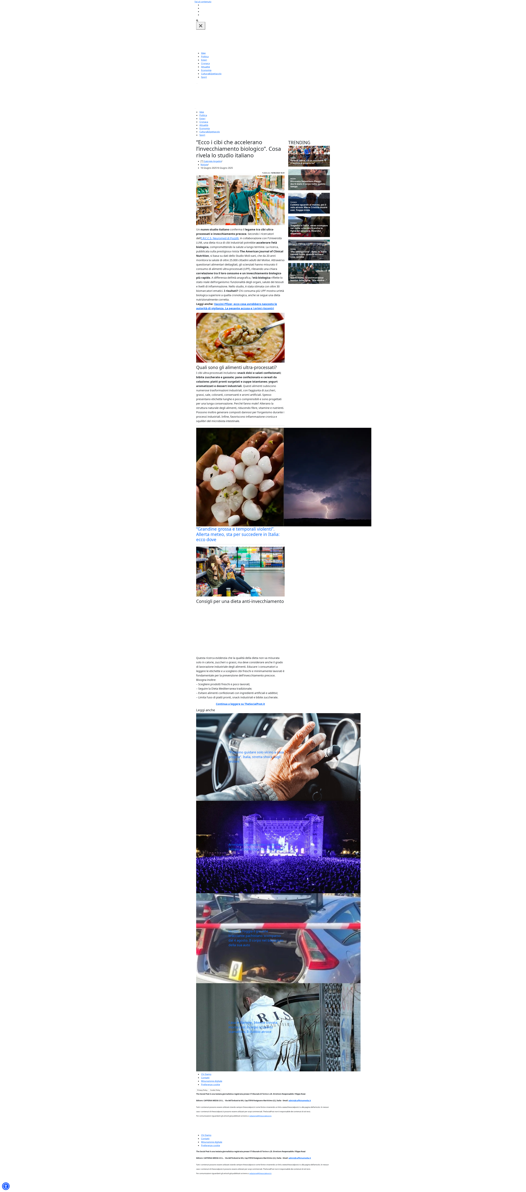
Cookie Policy (215, 1090)
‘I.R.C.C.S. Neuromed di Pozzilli (220, 238)
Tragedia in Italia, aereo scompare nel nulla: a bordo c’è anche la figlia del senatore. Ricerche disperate (309, 229)
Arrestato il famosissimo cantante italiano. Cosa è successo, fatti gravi (255, 846)
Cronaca (205, 63)
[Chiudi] (200, 26)
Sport (204, 77)
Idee (203, 53)
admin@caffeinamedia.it (300, 1100)
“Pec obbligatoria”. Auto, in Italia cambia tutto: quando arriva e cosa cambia (308, 254)
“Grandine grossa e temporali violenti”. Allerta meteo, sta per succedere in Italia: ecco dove (238, 534)
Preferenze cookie (210, 1084)
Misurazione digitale (211, 1081)
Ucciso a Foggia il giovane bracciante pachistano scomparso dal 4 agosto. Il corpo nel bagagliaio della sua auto (256, 938)
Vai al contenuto (203, 1)
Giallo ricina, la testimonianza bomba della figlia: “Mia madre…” (308, 279)
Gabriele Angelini (212, 161)
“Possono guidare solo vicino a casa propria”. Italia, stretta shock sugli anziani (256, 757)
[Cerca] (197, 20)
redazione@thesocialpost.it (260, 1116)
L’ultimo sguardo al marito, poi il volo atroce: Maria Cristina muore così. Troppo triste (308, 207)
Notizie (204, 164)
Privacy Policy (202, 1090)
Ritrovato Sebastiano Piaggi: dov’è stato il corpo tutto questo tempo (307, 184)
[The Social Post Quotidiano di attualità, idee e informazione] (276, 40)
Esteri (204, 59)
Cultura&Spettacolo (211, 73)
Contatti (205, 1077)
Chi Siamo (206, 1074)
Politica (205, 56)
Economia (206, 70)
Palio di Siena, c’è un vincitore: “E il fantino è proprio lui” (308, 161)
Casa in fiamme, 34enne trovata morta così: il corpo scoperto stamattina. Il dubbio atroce (252, 1027)
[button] (6, 1186)
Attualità (205, 66)
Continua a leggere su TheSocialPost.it (240, 704)
